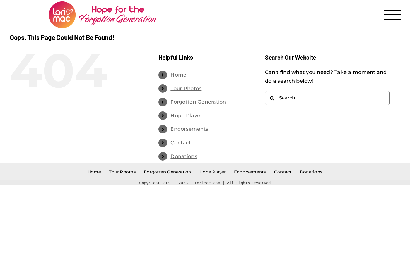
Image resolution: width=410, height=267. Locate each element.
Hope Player (186, 116)
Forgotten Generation (198, 102)
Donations (183, 156)
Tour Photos (185, 88)
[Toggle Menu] (393, 15)
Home (178, 75)
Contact (180, 143)
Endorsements (189, 129)
